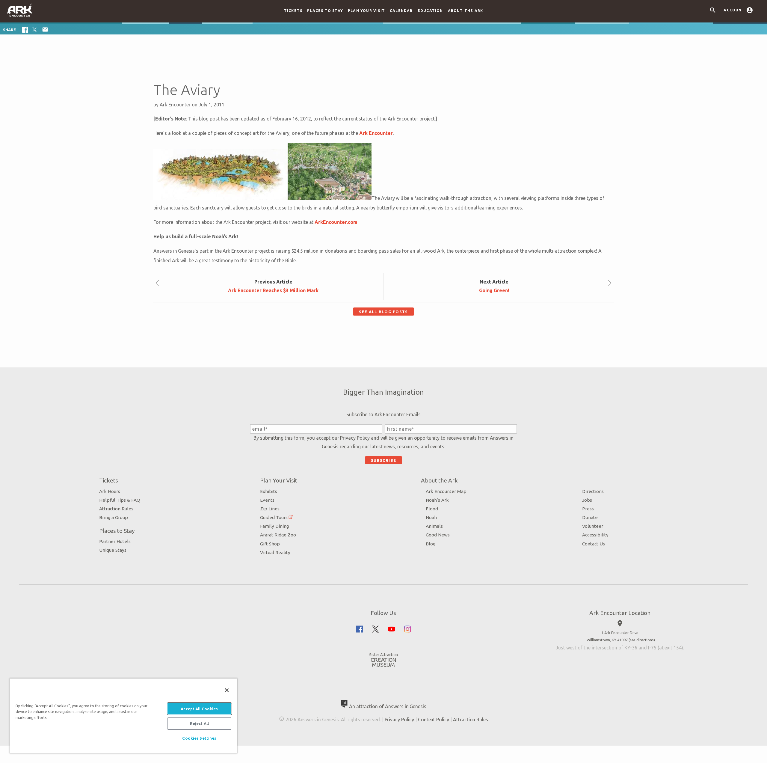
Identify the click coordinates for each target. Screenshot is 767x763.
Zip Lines (270, 508)
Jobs (587, 500)
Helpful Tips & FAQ (119, 500)
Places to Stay (325, 11)
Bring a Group (113, 517)
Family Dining (274, 526)
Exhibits (268, 491)
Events (267, 500)
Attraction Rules (116, 508)
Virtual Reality (275, 552)
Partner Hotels (115, 541)
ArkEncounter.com (336, 222)
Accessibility (595, 534)
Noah (431, 517)
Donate (590, 517)
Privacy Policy (354, 438)
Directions (593, 491)
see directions (642, 640)
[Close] (226, 690)
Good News (438, 534)
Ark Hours (109, 491)
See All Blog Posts (383, 312)
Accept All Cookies (199, 709)
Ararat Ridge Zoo (278, 534)
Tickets (293, 11)
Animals (434, 526)
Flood (432, 508)
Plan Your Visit (366, 11)
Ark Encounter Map (446, 491)
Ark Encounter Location (619, 613)
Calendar (401, 11)
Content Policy (433, 719)
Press (588, 508)
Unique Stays (112, 550)
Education (430, 11)
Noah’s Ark (437, 500)
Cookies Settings (199, 738)
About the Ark (465, 11)
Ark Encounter (375, 133)
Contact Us (593, 543)
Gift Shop (270, 543)
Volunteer (592, 526)
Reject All (199, 723)
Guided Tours (274, 517)
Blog (430, 543)
